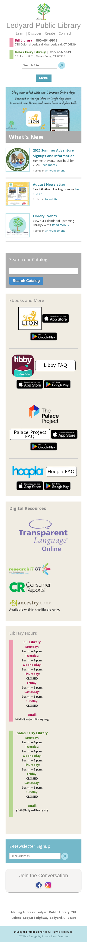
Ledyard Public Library (43, 25)
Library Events (45, 216)
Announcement (55, 170)
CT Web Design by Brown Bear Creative (43, 936)
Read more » (49, 165)
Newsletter (52, 199)
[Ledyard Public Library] (43, 19)
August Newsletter (49, 184)
